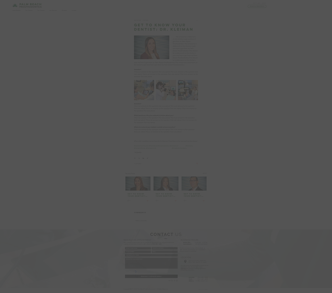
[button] (206, 125)
